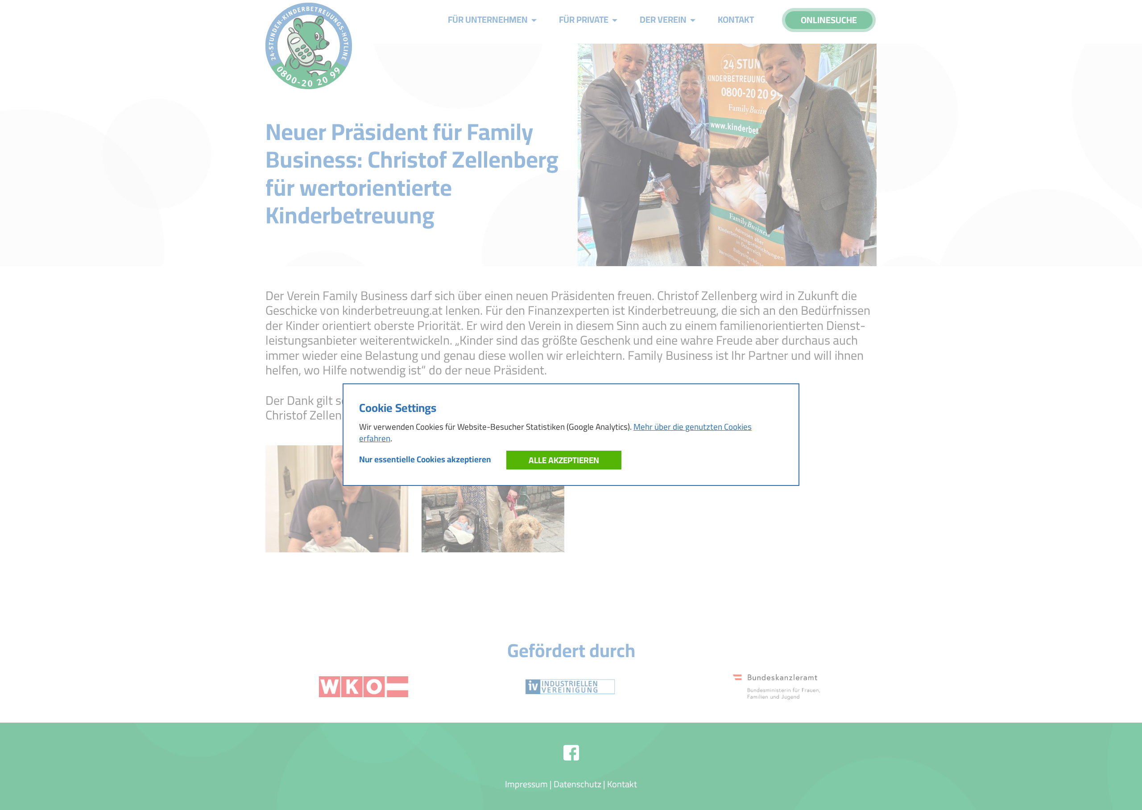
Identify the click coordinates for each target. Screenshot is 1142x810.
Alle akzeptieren (564, 460)
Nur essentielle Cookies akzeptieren (425, 459)
